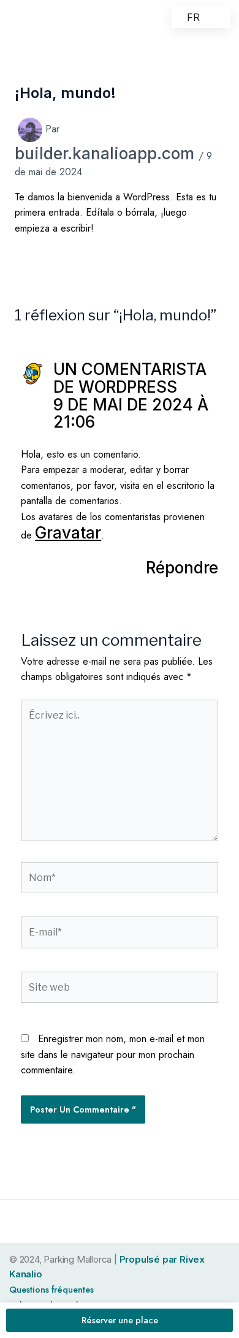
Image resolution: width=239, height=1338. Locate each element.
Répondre (182, 567)
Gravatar (68, 532)
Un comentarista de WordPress (130, 378)
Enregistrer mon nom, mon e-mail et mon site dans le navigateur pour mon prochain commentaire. (113, 1054)
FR (193, 17)
